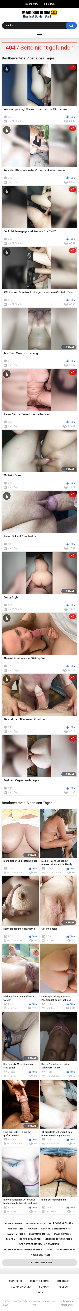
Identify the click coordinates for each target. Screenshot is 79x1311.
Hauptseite (14, 1281)
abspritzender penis (55, 1228)
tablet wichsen (39, 1254)
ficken (32, 1228)
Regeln (62, 1286)
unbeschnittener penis (58, 1239)
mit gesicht (16, 1228)
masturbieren (66, 1249)
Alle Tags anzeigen (39, 1262)
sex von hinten (39, 1234)
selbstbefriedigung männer (39, 1244)
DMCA (39, 1292)
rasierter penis (16, 1234)
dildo (49, 1249)
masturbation (62, 1234)
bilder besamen (13, 1223)
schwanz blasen (35, 1223)
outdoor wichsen (61, 1223)
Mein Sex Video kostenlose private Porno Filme (33, 1303)
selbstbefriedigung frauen (22, 1249)
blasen (10, 1239)
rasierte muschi (30, 1239)
